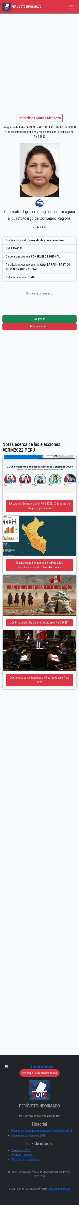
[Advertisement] (39, 55)
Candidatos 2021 (21, 1150)
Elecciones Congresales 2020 (28, 1135)
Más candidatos (39, 326)
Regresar (39, 319)
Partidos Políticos (21, 1155)
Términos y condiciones (25, 1159)
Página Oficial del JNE (59, 1188)
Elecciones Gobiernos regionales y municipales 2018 (41, 1130)
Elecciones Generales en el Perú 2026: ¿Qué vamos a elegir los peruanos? (39, 506)
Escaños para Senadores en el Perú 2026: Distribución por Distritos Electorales (39, 565)
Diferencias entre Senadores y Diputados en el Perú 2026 (39, 680)
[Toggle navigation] (71, 7)
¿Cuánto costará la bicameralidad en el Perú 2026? (39, 622)
